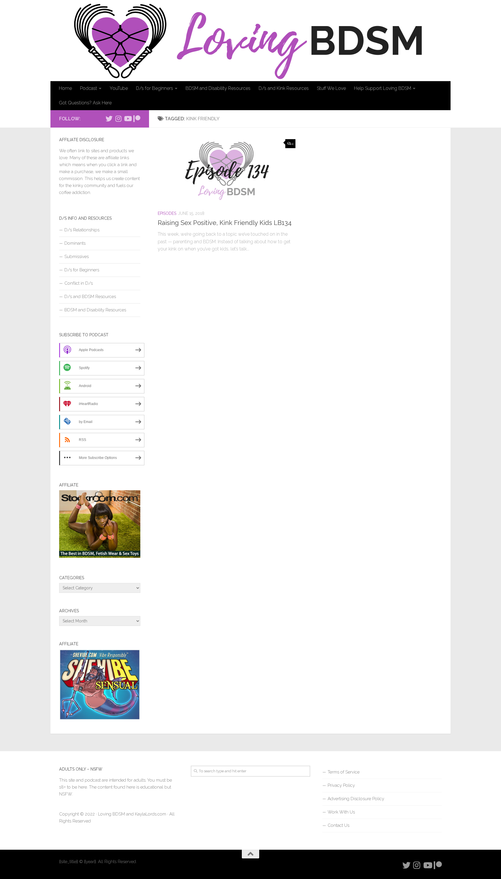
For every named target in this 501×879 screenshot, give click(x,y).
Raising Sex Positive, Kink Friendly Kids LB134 (225, 222)
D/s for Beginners (154, 88)
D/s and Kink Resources (284, 88)
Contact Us (338, 825)
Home (65, 88)
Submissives (76, 256)
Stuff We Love (331, 88)
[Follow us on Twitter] (109, 118)
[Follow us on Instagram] (118, 118)
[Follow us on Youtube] (127, 118)
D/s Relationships (81, 230)
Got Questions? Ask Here (85, 103)
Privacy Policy (341, 785)
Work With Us (341, 812)
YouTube (119, 88)
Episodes (167, 213)
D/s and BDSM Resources (90, 296)
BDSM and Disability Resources (218, 88)
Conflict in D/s (78, 283)
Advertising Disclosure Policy (356, 798)
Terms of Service (344, 772)
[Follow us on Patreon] (136, 118)
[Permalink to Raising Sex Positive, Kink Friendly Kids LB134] (226, 170)
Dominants (75, 243)
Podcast (88, 88)
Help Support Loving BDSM (382, 88)
